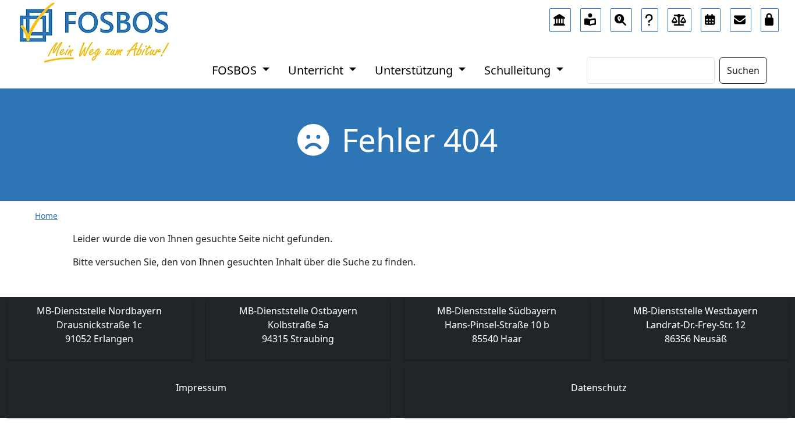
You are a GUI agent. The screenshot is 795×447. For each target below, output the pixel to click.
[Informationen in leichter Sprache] (591, 17)
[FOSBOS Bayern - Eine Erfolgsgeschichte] (560, 17)
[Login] (770, 17)
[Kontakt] (740, 17)
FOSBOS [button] (236, 70)
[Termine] (711, 17)
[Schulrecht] (680, 17)
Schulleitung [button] (518, 70)
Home (46, 215)
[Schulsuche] (621, 17)
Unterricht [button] (317, 70)
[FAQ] (649, 17)
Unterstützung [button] (415, 70)
